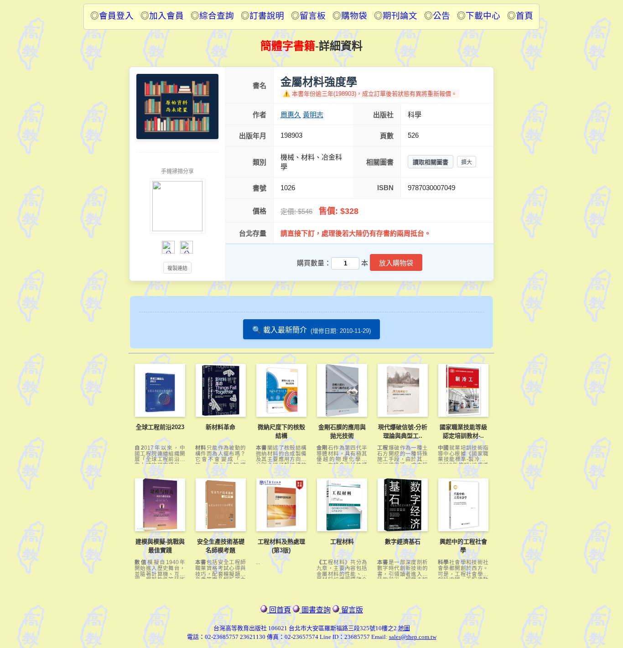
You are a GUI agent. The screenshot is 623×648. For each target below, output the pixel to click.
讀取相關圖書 (430, 162)
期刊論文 (400, 16)
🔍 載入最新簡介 (311, 330)
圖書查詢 (315, 610)
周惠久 (290, 115)
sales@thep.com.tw (412, 636)
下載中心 (483, 16)
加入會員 (166, 16)
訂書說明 (266, 16)
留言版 (351, 610)
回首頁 (279, 610)
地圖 (404, 628)
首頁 (524, 16)
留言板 (313, 16)
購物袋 (354, 16)
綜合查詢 (216, 16)
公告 (441, 16)
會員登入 (116, 16)
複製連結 (177, 268)
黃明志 (313, 115)
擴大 (466, 162)
